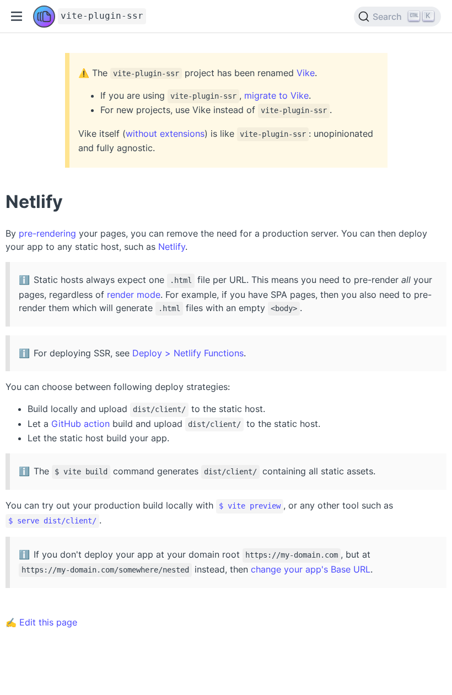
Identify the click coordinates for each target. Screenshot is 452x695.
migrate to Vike (276, 95)
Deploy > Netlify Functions (188, 353)
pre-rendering (47, 233)
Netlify (171, 246)
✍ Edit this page (41, 622)
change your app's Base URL (310, 569)
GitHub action (80, 423)
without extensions (165, 133)
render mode (133, 294)
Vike (306, 72)
